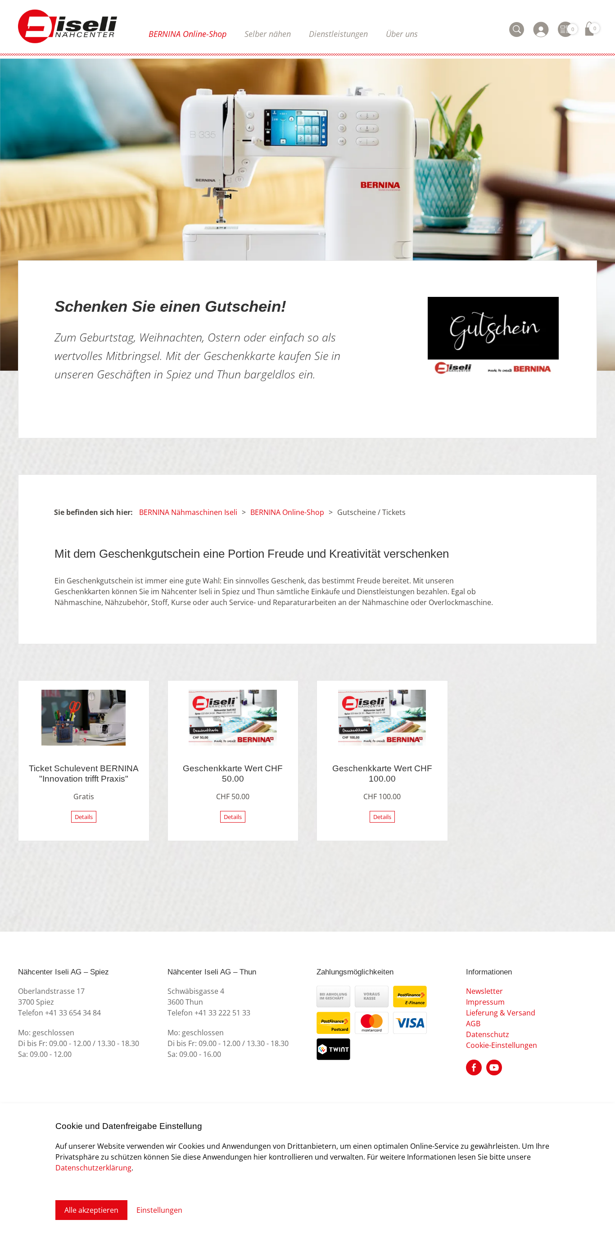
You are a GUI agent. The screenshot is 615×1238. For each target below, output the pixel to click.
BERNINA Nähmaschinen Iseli (188, 512)
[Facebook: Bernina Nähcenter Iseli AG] (474, 1067)
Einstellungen (159, 1210)
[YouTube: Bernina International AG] (494, 1067)
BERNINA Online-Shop (187, 33)
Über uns (402, 33)
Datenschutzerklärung (93, 1168)
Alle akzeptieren (91, 1210)
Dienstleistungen (338, 33)
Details (84, 817)
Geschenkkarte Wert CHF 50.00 (233, 773)
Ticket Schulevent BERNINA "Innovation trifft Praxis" (84, 773)
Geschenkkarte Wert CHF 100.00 (382, 773)
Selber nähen (267, 33)
